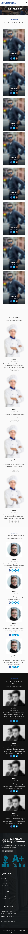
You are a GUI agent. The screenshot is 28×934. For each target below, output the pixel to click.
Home (10, 13)
